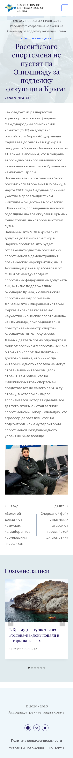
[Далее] (62, 621)
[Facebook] (28, 727)
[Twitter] (45, 727)
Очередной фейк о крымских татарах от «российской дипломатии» (54, 522)
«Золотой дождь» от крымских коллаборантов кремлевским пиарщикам (17, 525)
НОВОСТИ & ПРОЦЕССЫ (36, 38)
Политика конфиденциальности (36, 741)
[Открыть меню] (64, 7)
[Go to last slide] (10, 621)
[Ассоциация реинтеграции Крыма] (24, 7)
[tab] (29, 668)
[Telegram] (36, 727)
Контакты (56, 748)
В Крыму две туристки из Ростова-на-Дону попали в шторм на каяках (34, 635)
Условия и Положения (26, 748)
